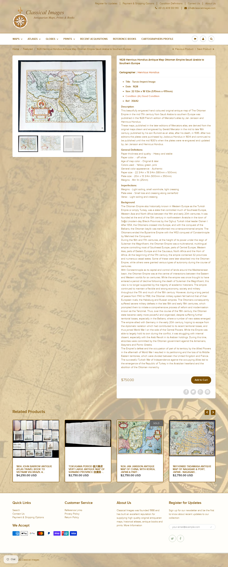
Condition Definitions (171, 3)
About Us (210, 3)
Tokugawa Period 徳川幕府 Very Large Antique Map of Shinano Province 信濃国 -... (34, 469)
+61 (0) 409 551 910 (168, 8)
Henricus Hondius (148, 72)
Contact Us (194, 3)
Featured (28, 49)
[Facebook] (180, 538)
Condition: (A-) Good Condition (142, 96)
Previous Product (183, 49)
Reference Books (124, 39)
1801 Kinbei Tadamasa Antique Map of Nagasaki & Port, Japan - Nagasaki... (140, 469)
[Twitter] (172, 538)
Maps (16, 39)
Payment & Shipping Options (138, 3)
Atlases (33, 39)
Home (15, 49)
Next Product (204, 49)
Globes (50, 39)
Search (16, 510)
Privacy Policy (72, 513)
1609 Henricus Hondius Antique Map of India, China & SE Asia (191, 469)
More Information (133, 525)
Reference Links (73, 510)
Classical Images (30, 559)
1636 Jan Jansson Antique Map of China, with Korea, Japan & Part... (86, 469)
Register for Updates (106, 3)
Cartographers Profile (157, 39)
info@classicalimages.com (202, 8)
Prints (67, 39)
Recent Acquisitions (94, 39)
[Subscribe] (211, 527)
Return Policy (72, 517)
